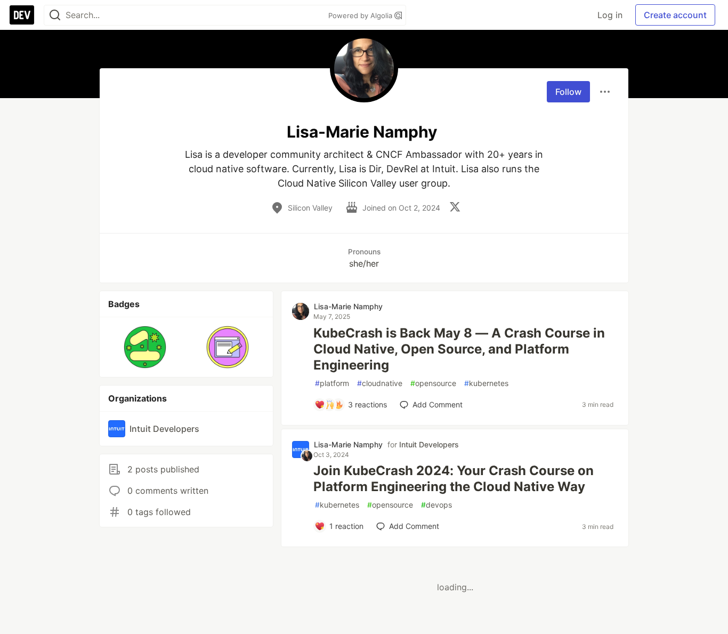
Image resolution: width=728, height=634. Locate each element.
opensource (433, 383)
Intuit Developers (429, 444)
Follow (568, 91)
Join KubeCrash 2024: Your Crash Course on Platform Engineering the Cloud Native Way (453, 478)
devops (436, 504)
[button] (145, 347)
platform (332, 383)
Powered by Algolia (361, 15)
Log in (609, 15)
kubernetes (486, 383)
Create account (675, 15)
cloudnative (379, 383)
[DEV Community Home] (22, 15)
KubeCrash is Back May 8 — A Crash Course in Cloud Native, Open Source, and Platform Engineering (459, 349)
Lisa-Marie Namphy (348, 306)
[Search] (55, 15)
